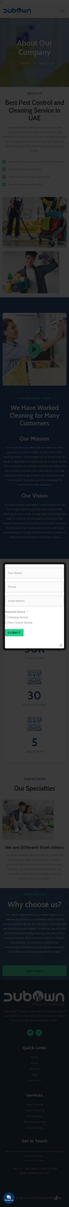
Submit (14, 633)
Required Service (15, 612)
